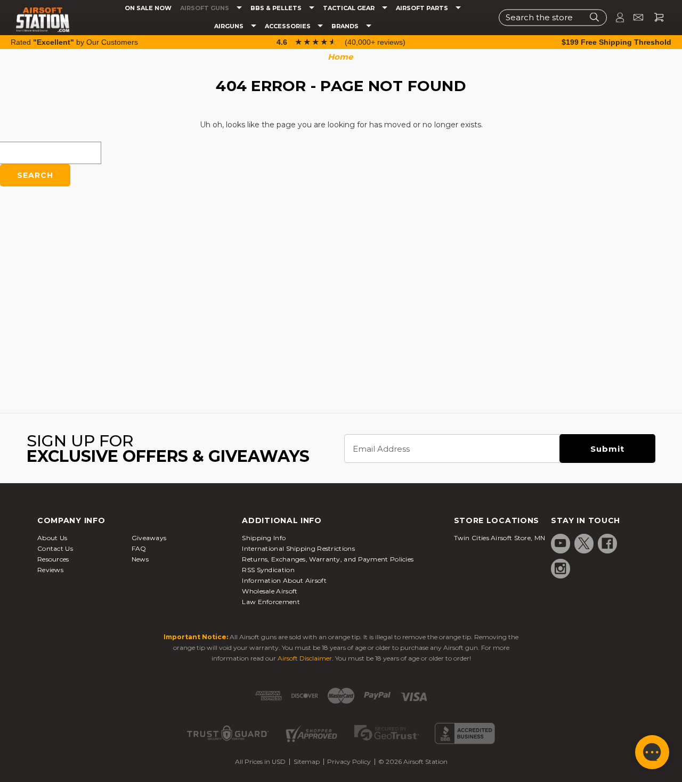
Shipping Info (264, 538)
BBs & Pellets (276, 8)
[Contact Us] (634, 17)
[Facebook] (607, 543)
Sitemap (307, 761)
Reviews (50, 570)
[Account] (615, 17)
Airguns (229, 26)
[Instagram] (560, 568)
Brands (345, 26)
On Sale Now (148, 8)
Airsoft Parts (423, 8)
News (140, 559)
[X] (584, 543)
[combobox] (553, 17)
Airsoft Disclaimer (305, 658)
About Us (52, 538)
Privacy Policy (349, 761)
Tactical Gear (349, 8)
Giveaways (149, 538)
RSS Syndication (268, 570)
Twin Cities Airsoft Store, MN (500, 538)
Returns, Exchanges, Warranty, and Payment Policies (327, 559)
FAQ (139, 548)
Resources (53, 559)
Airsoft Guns (205, 8)
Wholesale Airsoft (269, 591)
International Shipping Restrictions (298, 548)
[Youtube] (560, 543)
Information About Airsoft (284, 580)
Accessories (288, 26)
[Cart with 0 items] (655, 17)
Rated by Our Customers (74, 42)
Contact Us (55, 548)
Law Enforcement (271, 602)
